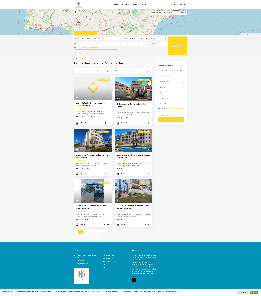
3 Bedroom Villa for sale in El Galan (131, 105)
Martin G (83, 123)
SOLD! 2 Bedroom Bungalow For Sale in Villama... (132, 207)
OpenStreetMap (250, 34)
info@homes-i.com (82, 264)
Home (116, 5)
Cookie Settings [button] (243, 292)
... (104, 114)
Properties (126, 5)
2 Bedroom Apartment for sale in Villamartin (92, 156)
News (135, 5)
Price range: (77, 48)
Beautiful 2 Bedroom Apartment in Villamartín (133, 156)
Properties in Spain (109, 255)
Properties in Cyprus (109, 261)
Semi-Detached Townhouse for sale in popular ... (91, 104)
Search (171, 119)
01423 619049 (180, 5)
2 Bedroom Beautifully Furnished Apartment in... (92, 207)
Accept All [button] (254, 292)
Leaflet (242, 34)
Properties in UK (108, 258)
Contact (144, 5)
